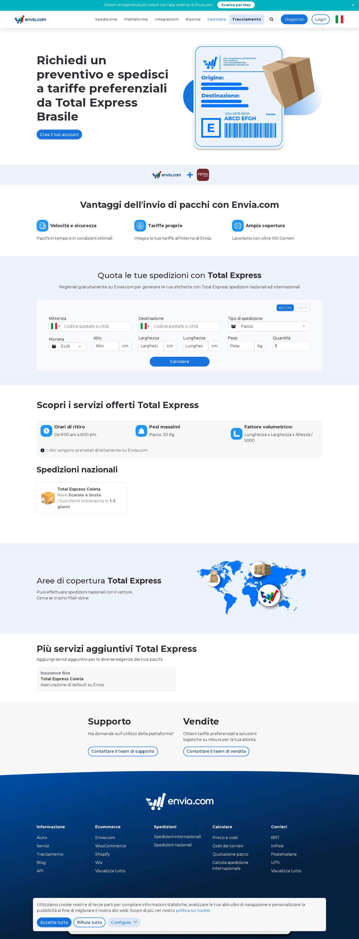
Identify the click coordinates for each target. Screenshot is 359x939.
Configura (121, 922)
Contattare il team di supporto (123, 751)
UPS (275, 862)
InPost (277, 846)
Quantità (281, 338)
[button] (55, 326)
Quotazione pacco (230, 854)
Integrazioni (167, 19)
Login (320, 19)
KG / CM (285, 308)
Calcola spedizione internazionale (230, 865)
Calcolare (217, 19)
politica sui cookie (193, 910)
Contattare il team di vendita (216, 751)
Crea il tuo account (59, 134)
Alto (111, 342)
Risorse (193, 19)
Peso (245, 342)
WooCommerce (110, 846)
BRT (275, 837)
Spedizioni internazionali (177, 836)
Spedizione (106, 19)
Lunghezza (200, 342)
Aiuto (42, 837)
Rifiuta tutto (89, 922)
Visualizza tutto (110, 871)
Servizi (43, 846)
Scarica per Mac (236, 5)
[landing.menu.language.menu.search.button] (271, 19)
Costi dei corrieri (227, 846)
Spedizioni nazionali (173, 845)
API (40, 871)
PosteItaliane (284, 854)
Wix (99, 862)
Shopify (102, 854)
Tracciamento (246, 19)
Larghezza (155, 342)
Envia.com (105, 837)
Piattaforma (136, 19)
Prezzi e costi (225, 837)
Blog (41, 862)
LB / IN (302, 308)
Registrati (294, 19)
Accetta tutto (54, 922)
